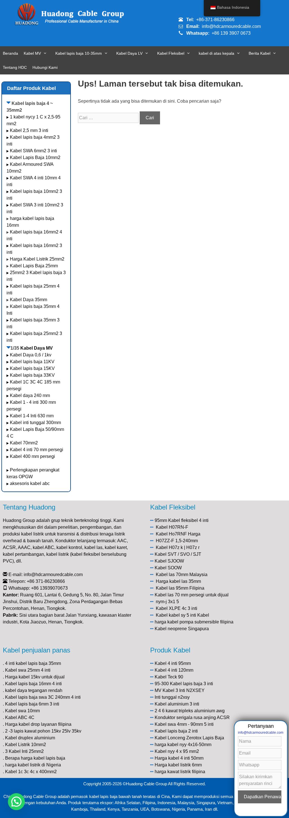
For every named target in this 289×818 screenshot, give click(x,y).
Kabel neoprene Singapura (182, 628)
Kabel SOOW (168, 567)
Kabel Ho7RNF (171, 534)
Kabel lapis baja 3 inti (191, 683)
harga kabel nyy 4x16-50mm (183, 744)
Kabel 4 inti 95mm (173, 663)
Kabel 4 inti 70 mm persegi (36, 449)
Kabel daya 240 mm (30, 395)
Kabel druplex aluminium (30, 737)
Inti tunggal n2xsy (172, 697)
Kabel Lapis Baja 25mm (34, 265)
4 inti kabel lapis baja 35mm (33, 663)
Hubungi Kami (45, 67)
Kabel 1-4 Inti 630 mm (32, 415)
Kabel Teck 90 (169, 676)
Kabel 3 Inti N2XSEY (184, 690)
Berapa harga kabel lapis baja (35, 758)
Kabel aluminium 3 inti (177, 704)
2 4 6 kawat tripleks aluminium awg (190, 710)
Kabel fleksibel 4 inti (188, 520)
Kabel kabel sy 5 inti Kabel (182, 615)
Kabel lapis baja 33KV (32, 375)
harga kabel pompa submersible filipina (194, 621)
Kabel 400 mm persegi (32, 456)
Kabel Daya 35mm (28, 299)
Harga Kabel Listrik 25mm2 (37, 259)
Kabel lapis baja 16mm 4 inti (33, 683)
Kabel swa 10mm (22, 710)
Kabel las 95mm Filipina (180, 588)
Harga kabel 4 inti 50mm (179, 758)
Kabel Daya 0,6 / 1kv (30, 354)
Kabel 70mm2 (24, 442)
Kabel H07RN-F (172, 527)
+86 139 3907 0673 (231, 33)
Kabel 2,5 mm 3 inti (29, 130)
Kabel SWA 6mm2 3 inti (33, 150)
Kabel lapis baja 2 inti (176, 731)
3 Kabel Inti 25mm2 (24, 751)
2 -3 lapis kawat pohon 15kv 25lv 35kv (43, 731)
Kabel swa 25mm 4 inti (28, 670)
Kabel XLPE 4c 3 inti (176, 608)
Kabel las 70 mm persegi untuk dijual (192, 594)
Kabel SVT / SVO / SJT (178, 554)
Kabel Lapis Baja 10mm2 (35, 157)
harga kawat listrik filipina (180, 771)
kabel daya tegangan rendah (33, 690)
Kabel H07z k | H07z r (178, 547)
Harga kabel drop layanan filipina (38, 724)
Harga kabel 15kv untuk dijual (35, 676)
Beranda (10, 53)
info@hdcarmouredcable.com (231, 26)
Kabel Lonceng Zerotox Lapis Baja (189, 737)
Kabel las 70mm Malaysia (181, 574)
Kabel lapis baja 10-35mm (78, 53)
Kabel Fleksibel (170, 53)
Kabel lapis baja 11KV (32, 361)
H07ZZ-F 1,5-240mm (177, 540)
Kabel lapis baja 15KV (32, 368)
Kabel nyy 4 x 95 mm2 (177, 751)
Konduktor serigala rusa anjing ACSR (192, 717)
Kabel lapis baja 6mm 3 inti (32, 704)
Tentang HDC (15, 67)
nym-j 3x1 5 (167, 601)
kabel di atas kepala (216, 53)
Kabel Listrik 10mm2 (25, 744)
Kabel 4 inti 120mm (174, 670)
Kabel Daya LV (129, 53)
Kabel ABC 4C (19, 717)
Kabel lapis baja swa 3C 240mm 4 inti (43, 697)
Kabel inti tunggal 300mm (35, 422)
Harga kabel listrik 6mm (178, 764)
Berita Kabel (259, 53)
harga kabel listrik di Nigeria (33, 764)
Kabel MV (32, 53)
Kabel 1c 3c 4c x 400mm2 (31, 771)
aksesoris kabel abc (30, 483)
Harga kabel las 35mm (178, 581)
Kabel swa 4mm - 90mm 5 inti (184, 724)
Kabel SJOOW (169, 561)
